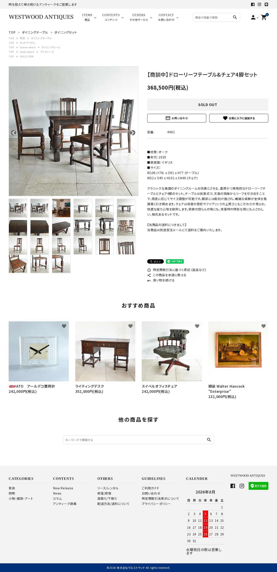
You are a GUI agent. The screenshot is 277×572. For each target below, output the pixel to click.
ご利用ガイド (150, 488)
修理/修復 (104, 493)
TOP (11, 38)
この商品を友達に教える (167, 275)
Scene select (28, 47)
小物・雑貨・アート (21, 498)
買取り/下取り (107, 498)
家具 (22, 38)
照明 (12, 493)
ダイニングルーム (51, 47)
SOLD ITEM (27, 56)
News (57, 493)
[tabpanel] (73, 131)
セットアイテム (27, 42)
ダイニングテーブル (41, 38)
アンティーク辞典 (64, 503)
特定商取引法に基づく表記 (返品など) (176, 269)
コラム (57, 498)
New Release (63, 488)
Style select (27, 51)
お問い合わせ (176, 118)
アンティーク (47, 51)
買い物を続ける (161, 280)
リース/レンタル (107, 488)
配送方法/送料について (113, 503)
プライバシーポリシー (156, 503)
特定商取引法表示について (160, 498)
